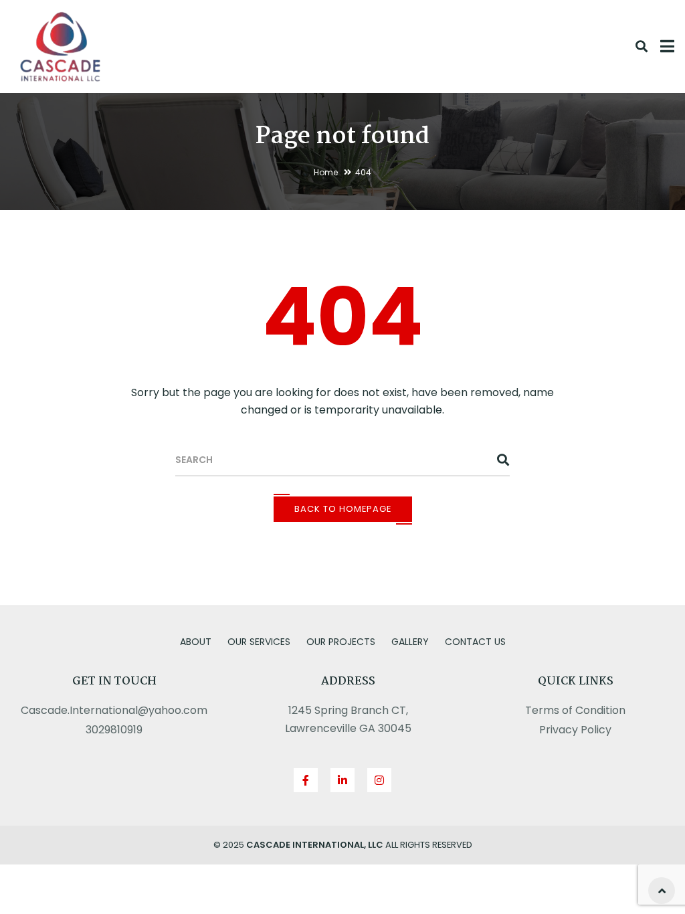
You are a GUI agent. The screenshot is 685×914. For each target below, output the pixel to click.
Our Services (258, 641)
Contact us (475, 641)
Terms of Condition (575, 710)
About (195, 641)
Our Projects (340, 641)
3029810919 (114, 729)
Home (326, 172)
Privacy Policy (575, 729)
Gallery (410, 641)
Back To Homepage (342, 508)
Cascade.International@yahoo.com (114, 710)
